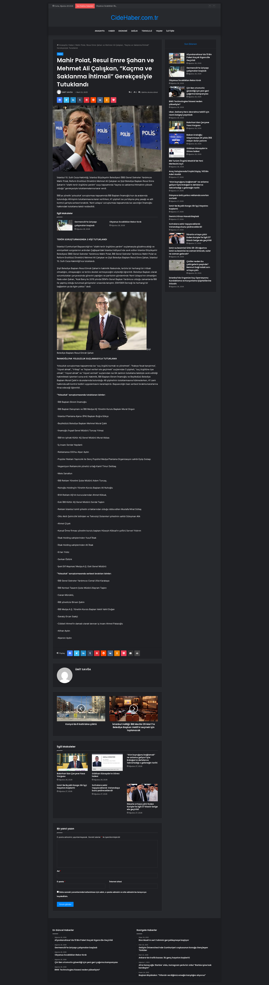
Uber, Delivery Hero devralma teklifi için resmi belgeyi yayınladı (189, 113)
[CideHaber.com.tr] (134, 17)
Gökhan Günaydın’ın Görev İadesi (106, 775)
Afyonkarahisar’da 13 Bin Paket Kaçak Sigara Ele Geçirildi (199, 57)
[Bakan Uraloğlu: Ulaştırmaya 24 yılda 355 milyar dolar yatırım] (176, 138)
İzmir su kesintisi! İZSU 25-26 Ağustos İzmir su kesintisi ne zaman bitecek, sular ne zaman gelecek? (190, 250)
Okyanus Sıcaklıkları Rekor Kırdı (109, 6)
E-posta (61, 881)
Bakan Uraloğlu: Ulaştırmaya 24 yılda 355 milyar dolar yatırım (199, 137)
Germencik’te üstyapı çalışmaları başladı (197, 69)
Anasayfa (100, 31)
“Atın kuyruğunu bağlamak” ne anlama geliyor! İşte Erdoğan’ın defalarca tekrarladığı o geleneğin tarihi (142, 758)
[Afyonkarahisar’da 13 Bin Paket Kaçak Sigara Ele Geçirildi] (176, 58)
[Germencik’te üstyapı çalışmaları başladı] (64, 225)
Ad (59, 871)
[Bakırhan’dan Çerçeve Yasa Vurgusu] (72, 762)
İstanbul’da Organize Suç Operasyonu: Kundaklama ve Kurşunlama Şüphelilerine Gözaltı (190, 280)
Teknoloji (147, 31)
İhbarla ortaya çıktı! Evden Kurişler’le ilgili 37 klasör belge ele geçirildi (142, 807)
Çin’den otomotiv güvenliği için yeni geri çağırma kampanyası (197, 91)
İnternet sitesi (115, 881)
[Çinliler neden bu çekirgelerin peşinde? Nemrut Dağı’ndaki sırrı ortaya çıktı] (176, 265)
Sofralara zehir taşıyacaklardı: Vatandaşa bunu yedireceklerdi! (106, 788)
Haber (111, 31)
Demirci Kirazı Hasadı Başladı (184, 216)
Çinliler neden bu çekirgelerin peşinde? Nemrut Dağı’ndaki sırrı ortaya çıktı (198, 266)
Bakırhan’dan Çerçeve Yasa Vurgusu (71, 775)
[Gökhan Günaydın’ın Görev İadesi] (107, 762)
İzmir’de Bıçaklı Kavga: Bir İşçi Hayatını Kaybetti (72, 786)
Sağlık (134, 31)
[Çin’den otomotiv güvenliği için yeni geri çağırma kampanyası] (176, 92)
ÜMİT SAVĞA (67, 92)
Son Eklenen (190, 44)
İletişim (170, 31)
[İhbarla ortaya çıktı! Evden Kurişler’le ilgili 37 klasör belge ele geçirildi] (142, 792)
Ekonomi (123, 31)
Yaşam (159, 31)
